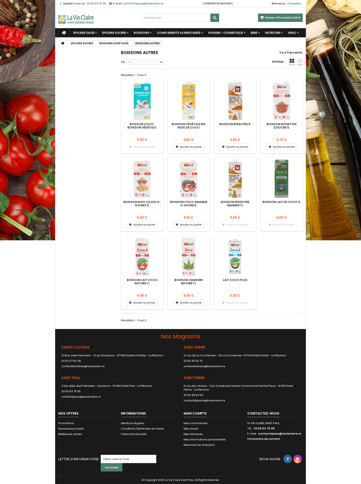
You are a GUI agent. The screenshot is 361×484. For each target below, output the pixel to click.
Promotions (66, 423)
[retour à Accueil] (63, 43)
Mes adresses (193, 434)
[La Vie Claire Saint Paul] (97, 15)
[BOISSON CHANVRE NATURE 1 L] (188, 256)
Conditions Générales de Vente (142, 429)
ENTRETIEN (272, 33)
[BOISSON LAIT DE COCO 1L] (281, 178)
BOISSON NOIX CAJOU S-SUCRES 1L (142, 203)
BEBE (254, 33)
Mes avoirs (191, 429)
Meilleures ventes (70, 434)
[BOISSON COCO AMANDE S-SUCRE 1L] (188, 178)
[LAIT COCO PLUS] (235, 256)
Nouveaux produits (71, 429)
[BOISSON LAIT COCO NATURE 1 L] (142, 256)
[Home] (63, 32)
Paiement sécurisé (133, 434)
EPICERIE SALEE (83, 33)
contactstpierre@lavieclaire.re (204, 400)
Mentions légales (132, 423)
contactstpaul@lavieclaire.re (81, 397)
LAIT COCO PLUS (235, 280)
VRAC (292, 33)
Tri (123, 62)
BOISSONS (141, 33)
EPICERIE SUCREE (114, 33)
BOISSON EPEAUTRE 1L (235, 124)
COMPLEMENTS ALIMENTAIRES (179, 33)
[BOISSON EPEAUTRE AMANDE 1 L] (235, 178)
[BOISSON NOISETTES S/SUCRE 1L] (281, 100)
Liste (300, 64)
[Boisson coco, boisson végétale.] (142, 100)
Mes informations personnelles (205, 439)
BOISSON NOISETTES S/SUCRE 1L (282, 126)
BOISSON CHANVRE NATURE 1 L (188, 281)
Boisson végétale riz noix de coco (189, 126)
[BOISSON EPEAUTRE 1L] (235, 100)
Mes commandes (196, 423)
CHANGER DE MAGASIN (217, 3)
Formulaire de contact (263, 439)
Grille (292, 64)
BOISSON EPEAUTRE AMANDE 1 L (235, 203)
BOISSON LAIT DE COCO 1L (281, 202)
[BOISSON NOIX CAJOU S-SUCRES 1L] (142, 178)
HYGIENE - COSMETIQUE (225, 33)
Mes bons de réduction (199, 445)
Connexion (294, 3)
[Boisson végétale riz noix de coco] (188, 100)
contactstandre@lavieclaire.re (204, 366)
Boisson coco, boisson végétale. (142, 126)
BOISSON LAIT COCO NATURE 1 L (142, 281)
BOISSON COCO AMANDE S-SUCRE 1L (188, 203)
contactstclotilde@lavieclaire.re (83, 366)
